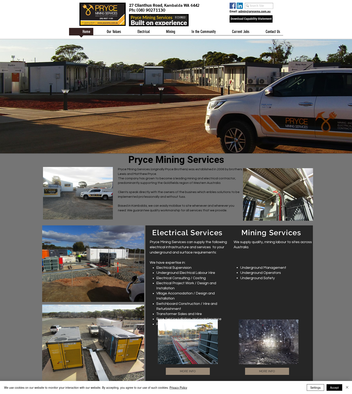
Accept (334, 387)
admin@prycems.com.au (254, 11)
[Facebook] (233, 6)
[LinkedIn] (240, 6)
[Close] (347, 387)
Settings (315, 387)
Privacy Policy (178, 387)
